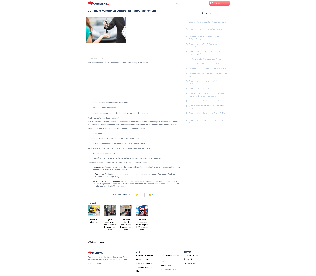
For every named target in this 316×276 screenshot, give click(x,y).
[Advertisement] (154, 34)
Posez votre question (220, 3)
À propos (139, 271)
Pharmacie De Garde (144, 263)
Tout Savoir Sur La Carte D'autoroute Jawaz (205, 59)
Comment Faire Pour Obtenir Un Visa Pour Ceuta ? (207, 69)
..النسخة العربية (189, 263)
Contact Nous (165, 266)
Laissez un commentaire (99, 242)
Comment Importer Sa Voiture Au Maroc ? (204, 101)
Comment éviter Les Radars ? (199, 89)
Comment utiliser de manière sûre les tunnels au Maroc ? (125, 225)
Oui (138, 195)
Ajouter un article (143, 259)
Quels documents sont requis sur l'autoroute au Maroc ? (110, 225)
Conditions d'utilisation (145, 267)
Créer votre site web (168, 270)
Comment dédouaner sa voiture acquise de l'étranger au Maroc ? (142, 225)
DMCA (162, 262)
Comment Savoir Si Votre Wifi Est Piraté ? (204, 64)
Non (151, 195)
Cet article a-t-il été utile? (121, 194)
